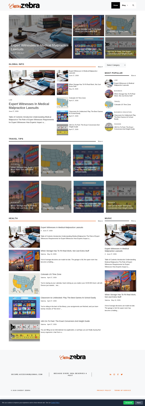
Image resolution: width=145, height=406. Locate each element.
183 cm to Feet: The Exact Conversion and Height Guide (119, 52)
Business (79, 26)
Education (88, 46)
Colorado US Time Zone (117, 31)
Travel (110, 28)
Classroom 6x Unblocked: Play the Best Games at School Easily (88, 51)
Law (12, 41)
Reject (139, 402)
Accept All (128, 402)
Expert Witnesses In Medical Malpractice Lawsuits (124, 84)
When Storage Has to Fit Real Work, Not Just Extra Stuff (88, 30)
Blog (124, 5)
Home (115, 5)
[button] (133, 5)
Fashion (110, 48)
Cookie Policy (55, 402)
